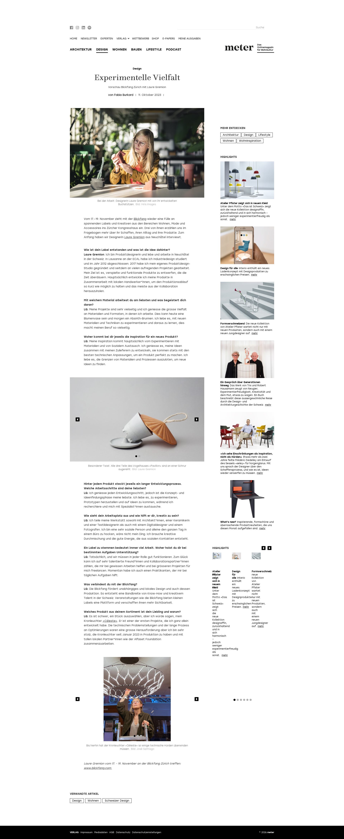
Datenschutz (123, 832)
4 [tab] (244, 700)
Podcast (173, 49)
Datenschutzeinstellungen (146, 832)
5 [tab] (247, 700)
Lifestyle (154, 49)
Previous (78, 419)
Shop (155, 38)
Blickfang (140, 219)
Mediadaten (101, 832)
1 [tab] (136, 457)
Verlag (74, 832)
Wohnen (119, 49)
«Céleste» (110, 621)
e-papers (169, 38)
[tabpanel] (137, 419)
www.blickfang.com (98, 768)
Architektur (81, 49)
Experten (107, 38)
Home (73, 38)
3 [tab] (141, 736)
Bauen (136, 49)
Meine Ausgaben (189, 38)
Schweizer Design (117, 800)
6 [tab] (250, 700)
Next (197, 419)
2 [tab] (139, 457)
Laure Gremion (134, 237)
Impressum (86, 832)
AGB (111, 832)
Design (102, 49)
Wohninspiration (250, 140)
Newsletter (89, 38)
